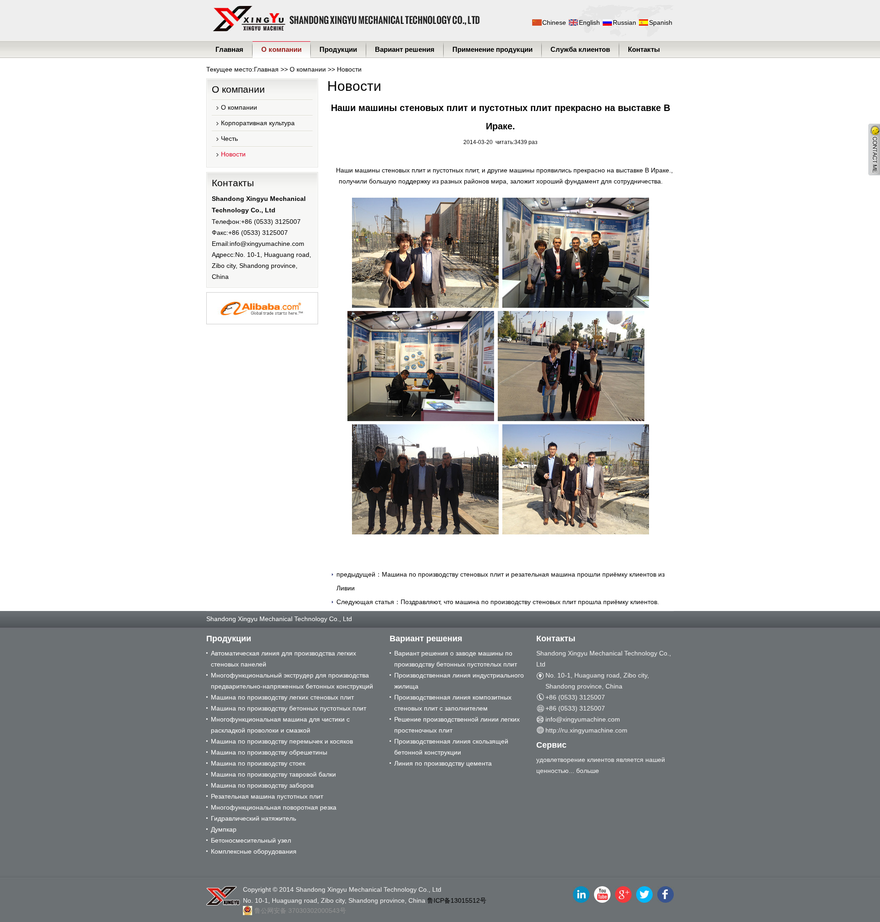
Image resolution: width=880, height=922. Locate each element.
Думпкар (223, 829)
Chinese (554, 22)
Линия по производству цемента (443, 763)
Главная (229, 49)
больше (587, 770)
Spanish (660, 22)
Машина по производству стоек (258, 763)
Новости (349, 69)
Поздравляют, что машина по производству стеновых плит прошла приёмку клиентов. (530, 601)
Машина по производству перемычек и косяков (282, 741)
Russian (624, 22)
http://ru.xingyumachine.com (586, 730)
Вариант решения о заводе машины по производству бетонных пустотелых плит (455, 659)
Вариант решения (404, 49)
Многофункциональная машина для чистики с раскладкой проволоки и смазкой (280, 725)
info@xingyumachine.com (267, 243)
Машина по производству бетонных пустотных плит (288, 708)
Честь (229, 138)
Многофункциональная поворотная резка (273, 807)
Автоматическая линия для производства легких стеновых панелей (283, 659)
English (589, 22)
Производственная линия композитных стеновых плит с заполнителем (453, 703)
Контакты (644, 49)
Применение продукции (492, 49)
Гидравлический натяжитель (253, 818)
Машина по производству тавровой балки (273, 774)
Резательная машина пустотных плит (267, 796)
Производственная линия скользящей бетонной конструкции (451, 747)
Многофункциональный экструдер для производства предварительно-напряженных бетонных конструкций (292, 681)
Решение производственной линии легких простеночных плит (457, 725)
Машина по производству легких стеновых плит (282, 697)
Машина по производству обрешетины (269, 752)
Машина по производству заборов (262, 785)
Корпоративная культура (258, 123)
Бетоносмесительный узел (251, 840)
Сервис (551, 745)
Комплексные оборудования (254, 851)
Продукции (338, 49)
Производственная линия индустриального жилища (459, 681)
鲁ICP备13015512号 (456, 900)
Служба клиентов (580, 49)
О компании (281, 49)
